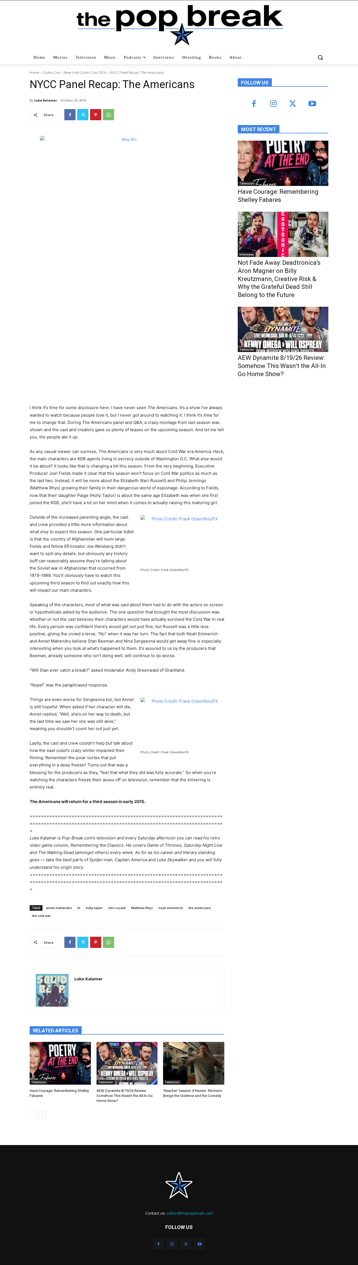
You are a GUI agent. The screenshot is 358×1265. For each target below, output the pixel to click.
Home (34, 72)
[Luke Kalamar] (52, 990)
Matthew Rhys (142, 908)
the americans (200, 908)
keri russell (117, 908)
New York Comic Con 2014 (85, 72)
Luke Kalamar (45, 100)
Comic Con (51, 72)
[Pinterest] (95, 114)
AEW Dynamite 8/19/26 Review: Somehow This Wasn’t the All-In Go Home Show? (124, 1096)
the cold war (41, 916)
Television (38, 1082)
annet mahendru (59, 908)
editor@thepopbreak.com (190, 1213)
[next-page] (42, 1114)
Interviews (246, 254)
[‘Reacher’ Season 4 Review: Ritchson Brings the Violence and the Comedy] (193, 1063)
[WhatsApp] (108, 114)
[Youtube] (312, 104)
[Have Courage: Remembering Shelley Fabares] (60, 1063)
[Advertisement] (280, 428)
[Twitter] (82, 114)
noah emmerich (170, 908)
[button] (321, 57)
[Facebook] (70, 114)
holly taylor (94, 908)
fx (78, 908)
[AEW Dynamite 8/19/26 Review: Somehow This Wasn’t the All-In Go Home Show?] (127, 1063)
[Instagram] (273, 104)
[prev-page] (33, 1114)
